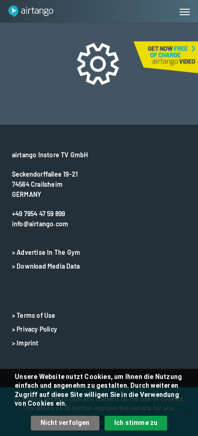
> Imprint (25, 343)
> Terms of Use (34, 315)
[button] (185, 11)
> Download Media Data (46, 266)
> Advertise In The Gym (46, 252)
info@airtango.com (40, 224)
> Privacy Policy (34, 329)
